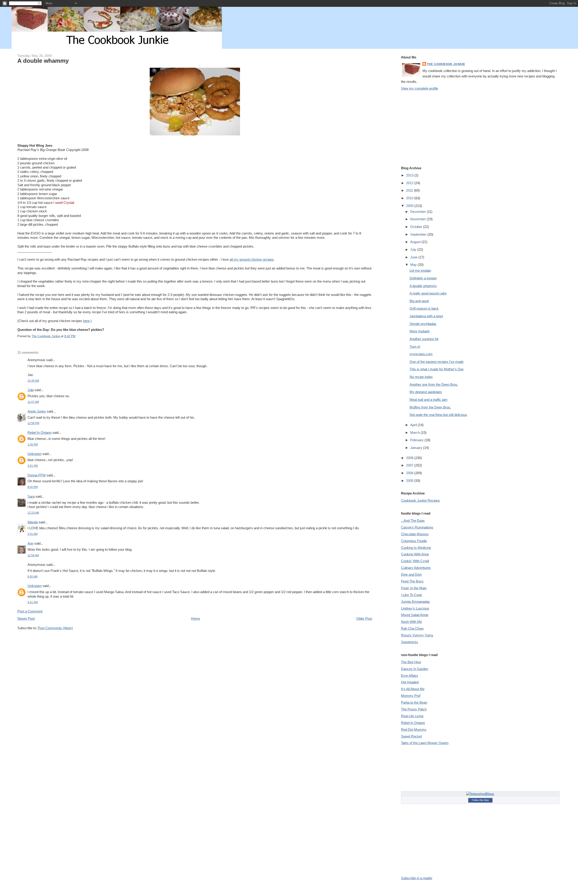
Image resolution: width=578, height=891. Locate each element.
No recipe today (421, 377)
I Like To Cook (411, 595)
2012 (410, 183)
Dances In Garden (414, 669)
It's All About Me (412, 689)
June (414, 257)
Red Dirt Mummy (414, 729)
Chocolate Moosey (415, 534)
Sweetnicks (409, 642)
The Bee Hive (411, 662)
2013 (410, 175)
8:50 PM (33, 486)
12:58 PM (33, 423)
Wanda (33, 522)
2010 (410, 198)
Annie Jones (37, 411)
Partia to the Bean (414, 702)
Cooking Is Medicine (416, 548)
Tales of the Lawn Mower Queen (424, 743)
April (414, 425)
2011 (410, 190)
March (415, 432)
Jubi (31, 390)
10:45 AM (33, 380)
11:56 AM (33, 555)
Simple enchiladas (423, 324)
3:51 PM (33, 465)
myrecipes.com (421, 354)
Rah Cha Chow (412, 628)
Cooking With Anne (415, 554)
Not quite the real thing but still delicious (438, 415)
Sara (31, 496)
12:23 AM (33, 512)
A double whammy (423, 286)
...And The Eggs (413, 520)
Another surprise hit (424, 339)
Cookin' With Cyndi (415, 561)
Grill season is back (424, 308)
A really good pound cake (428, 293)
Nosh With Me (411, 622)
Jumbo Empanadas (415, 601)
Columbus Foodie (414, 541)
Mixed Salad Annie (414, 615)
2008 (410, 458)
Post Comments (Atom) (55, 628)
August (416, 242)
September (418, 234)
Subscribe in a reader (416, 878)
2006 (410, 473)
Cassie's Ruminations (417, 527)
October (416, 227)
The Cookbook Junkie (446, 64)
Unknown (35, 454)
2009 (410, 206)
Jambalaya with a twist (426, 316)
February (417, 440)
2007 (410, 465)
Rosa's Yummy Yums (417, 635)
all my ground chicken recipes (252, 259)
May (414, 265)
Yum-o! (415, 346)
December (418, 211)
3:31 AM (32, 533)
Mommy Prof (410, 696)
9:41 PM (33, 602)
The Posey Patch (414, 709)
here (86, 321)
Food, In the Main (414, 588)
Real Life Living (412, 716)
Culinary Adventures (416, 568)
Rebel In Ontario (39, 432)
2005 (410, 481)
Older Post (364, 618)
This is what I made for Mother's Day (437, 369)
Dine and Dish (411, 574)
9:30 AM (32, 576)
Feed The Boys (412, 581)
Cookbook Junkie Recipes (420, 500)
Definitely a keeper (423, 278)
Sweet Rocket (411, 736)
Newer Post (26, 618)
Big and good (419, 301)
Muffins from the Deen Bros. (430, 407)
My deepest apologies (426, 392)
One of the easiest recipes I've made (437, 362)
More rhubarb (419, 331)
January (416, 448)
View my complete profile (419, 88)
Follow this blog (480, 800)
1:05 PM (33, 444)
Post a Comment (29, 611)
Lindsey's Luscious (415, 608)
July (413, 249)
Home (195, 618)
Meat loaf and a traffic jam (428, 399)
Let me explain (420, 270)
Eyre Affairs (409, 676)
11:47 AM (33, 401)
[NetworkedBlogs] (480, 794)
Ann (30, 543)
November (418, 219)
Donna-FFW (37, 475)
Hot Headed (410, 682)
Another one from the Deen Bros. (434, 384)
